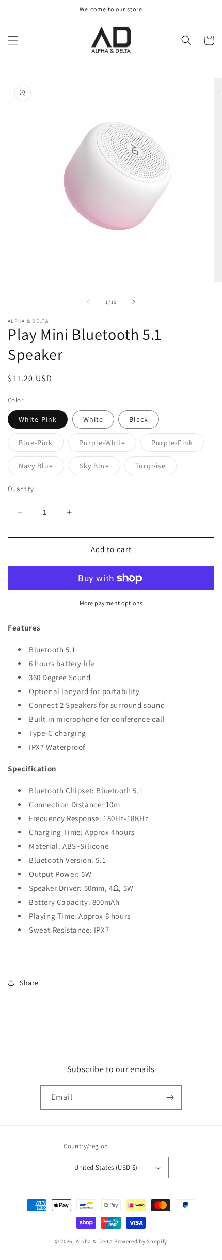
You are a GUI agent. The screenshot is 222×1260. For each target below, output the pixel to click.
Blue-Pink (41, 444)
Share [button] (29, 982)
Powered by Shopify (140, 1241)
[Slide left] (88, 301)
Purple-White (107, 444)
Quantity (21, 488)
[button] (13, 40)
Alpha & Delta (94, 1241)
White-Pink (38, 419)
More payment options (111, 603)
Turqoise (156, 468)
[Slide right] (133, 301)
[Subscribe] (169, 1097)
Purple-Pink (177, 444)
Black (138, 419)
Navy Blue (41, 468)
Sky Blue (100, 468)
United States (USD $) (105, 1167)
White (93, 419)
